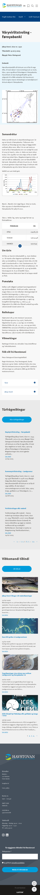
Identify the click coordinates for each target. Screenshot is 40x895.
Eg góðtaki (14, 863)
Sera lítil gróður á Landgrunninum (14, 637)
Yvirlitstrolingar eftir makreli (15, 508)
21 (33, 541)
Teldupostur (7, 851)
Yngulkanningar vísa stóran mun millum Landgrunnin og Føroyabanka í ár (16, 674)
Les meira (5, 615)
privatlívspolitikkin (18, 863)
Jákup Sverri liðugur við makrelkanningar (17, 596)
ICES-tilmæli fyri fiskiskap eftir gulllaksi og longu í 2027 (20, 714)
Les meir (8, 456)
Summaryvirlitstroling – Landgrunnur (19, 471)
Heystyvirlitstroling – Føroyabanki (17, 432)
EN (24, 6)
